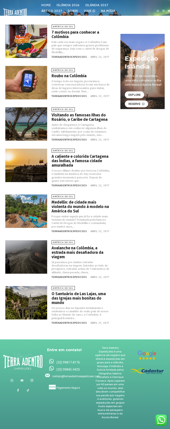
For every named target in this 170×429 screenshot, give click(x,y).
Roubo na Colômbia (69, 75)
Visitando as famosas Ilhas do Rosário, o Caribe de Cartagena (80, 117)
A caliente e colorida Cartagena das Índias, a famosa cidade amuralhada (80, 161)
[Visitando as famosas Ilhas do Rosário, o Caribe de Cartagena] (26, 124)
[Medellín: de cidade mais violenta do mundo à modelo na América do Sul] (26, 211)
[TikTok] (28, 390)
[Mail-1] (22, 380)
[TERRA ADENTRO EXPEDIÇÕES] (15, 10)
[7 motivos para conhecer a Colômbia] (26, 41)
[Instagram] (163, 11)
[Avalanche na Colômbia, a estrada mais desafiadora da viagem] (26, 257)
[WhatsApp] (158, 11)
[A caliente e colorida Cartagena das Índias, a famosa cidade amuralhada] (26, 165)
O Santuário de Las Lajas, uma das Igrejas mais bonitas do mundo (79, 298)
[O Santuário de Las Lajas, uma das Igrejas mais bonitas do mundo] (26, 302)
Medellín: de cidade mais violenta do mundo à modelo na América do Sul (80, 207)
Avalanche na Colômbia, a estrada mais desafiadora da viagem (77, 252)
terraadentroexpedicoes (69, 57)
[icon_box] (64, 362)
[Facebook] (18, 390)
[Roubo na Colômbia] (26, 82)
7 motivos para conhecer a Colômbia (75, 34)
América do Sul (63, 26)
